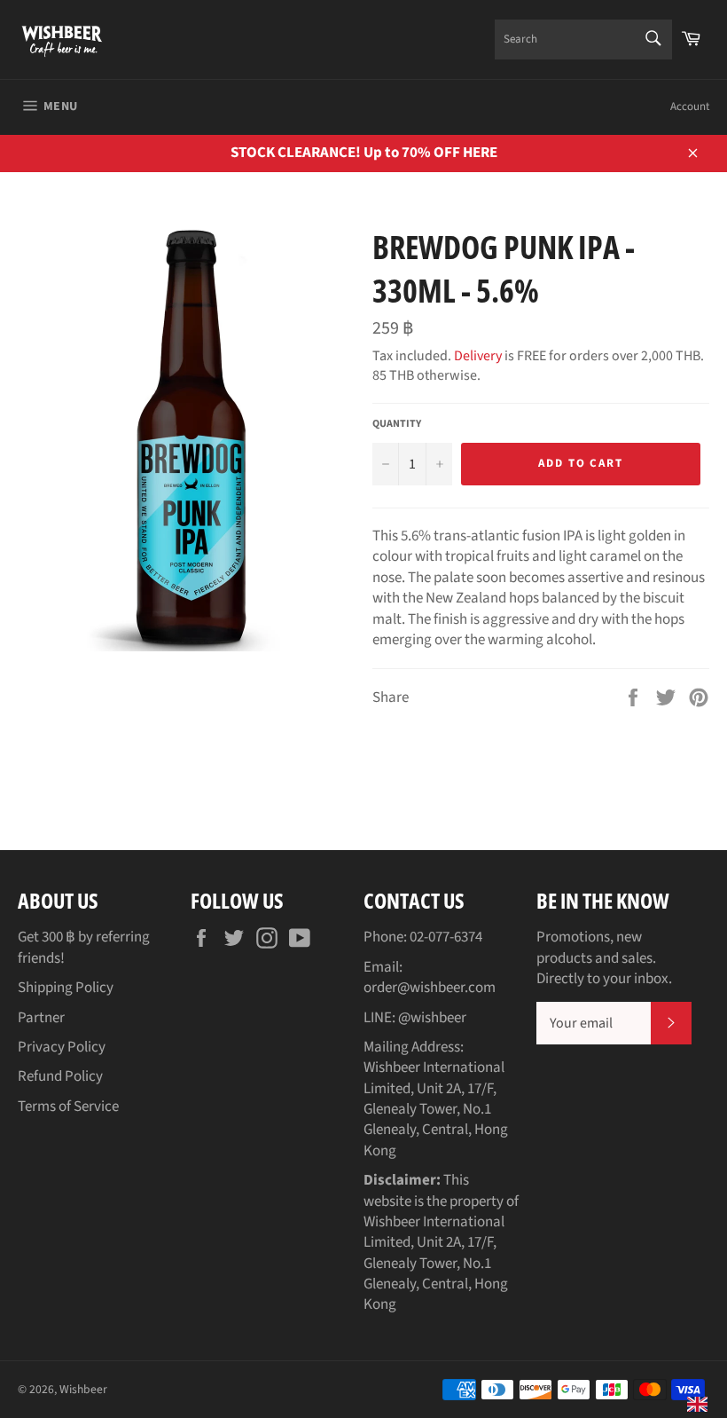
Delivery (478, 356)
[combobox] (583, 39)
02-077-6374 (446, 937)
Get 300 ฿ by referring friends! (84, 947)
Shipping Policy (65, 987)
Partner (41, 1017)
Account (689, 106)
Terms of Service (68, 1106)
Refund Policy (60, 1076)
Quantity (396, 424)
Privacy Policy (62, 1047)
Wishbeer (83, 1389)
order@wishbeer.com (430, 987)
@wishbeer (432, 1017)
